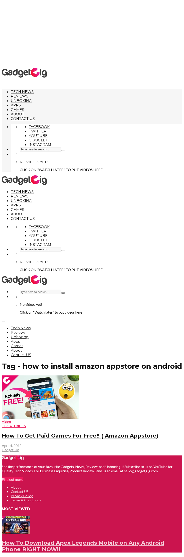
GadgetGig (10, 450)
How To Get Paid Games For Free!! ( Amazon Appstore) (80, 435)
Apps (16, 105)
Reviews (19, 96)
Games (17, 110)
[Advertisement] (93, 33)
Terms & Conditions (26, 500)
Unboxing (21, 101)
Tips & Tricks (14, 426)
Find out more (12, 479)
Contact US (23, 119)
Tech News (22, 92)
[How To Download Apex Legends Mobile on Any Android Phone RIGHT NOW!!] (16, 533)
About (17, 114)
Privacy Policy (22, 496)
